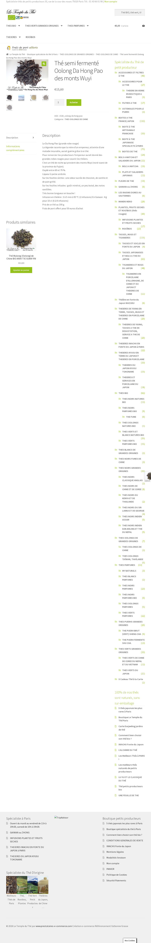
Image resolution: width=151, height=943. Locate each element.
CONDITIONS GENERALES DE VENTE (124, 840)
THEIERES (11, 37)
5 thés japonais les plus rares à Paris (124, 823)
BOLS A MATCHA (130, 166)
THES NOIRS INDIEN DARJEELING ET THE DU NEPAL (132, 528)
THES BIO (11, 25)
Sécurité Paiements (116, 880)
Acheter (74, 102)
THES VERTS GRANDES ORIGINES (42, 25)
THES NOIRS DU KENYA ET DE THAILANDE (130, 498)
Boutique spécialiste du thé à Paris (42, 54)
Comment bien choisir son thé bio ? (124, 834)
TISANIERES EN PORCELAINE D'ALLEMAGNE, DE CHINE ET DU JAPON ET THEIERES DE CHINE (135, 283)
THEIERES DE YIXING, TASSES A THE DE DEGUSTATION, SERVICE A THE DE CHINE (132, 331)
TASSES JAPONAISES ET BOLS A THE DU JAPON (132, 255)
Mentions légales (115, 851)
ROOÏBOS (30, 37)
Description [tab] (12, 137)
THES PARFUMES (76, 25)
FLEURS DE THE (126, 180)
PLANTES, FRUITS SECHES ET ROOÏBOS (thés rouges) (132, 210)
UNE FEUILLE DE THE (129, 795)
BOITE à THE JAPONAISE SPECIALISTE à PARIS (132, 142)
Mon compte (110, 1)
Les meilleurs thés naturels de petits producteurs (128, 768)
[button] (44, 63)
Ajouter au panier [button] (21, 270)
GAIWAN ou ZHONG (128, 186)
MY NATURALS (129, 570)
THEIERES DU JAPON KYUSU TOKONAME (129, 368)
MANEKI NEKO (125, 201)
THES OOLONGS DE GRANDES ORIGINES (77, 54)
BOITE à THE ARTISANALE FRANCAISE (128, 130)
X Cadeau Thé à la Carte (131, 679)
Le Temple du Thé (17, 54)
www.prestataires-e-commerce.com (54, 926)
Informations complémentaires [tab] (15, 148)
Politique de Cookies (116, 874)
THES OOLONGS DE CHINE (107, 54)
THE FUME (131, 416)
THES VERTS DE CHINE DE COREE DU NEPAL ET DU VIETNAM (133, 661)
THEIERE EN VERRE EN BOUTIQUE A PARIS (135, 94)
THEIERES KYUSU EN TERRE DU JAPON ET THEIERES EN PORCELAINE (131, 356)
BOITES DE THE (129, 151)
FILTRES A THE (129, 102)
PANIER (110, 868)
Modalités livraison (116, 857)
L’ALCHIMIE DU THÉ (128, 749)
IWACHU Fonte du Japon (131, 744)
